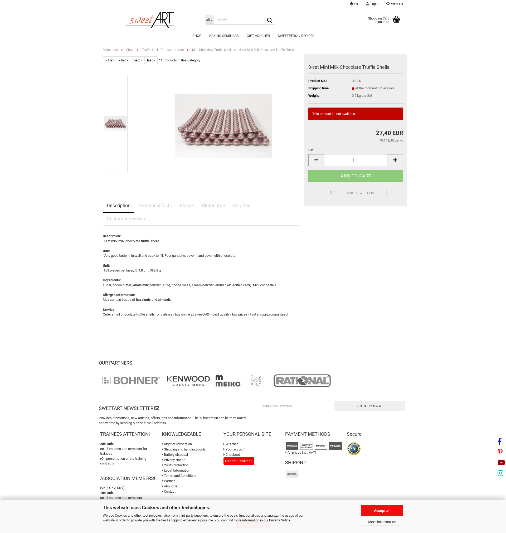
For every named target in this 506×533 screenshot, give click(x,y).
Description (118, 205)
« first (109, 60)
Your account (235, 449)
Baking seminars (224, 36)
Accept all (382, 510)
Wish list (396, 4)
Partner (169, 481)
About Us (170, 486)
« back (123, 60)
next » (137, 60)
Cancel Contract (238, 461)
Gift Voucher (258, 36)
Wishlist (231, 444)
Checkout (232, 455)
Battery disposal (175, 455)
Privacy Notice (279, 520)
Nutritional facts (155, 205)
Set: (311, 150)
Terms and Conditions (179, 476)
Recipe (187, 205)
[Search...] (270, 20)
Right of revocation (177, 444)
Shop (196, 36)
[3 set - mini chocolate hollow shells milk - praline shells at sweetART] (223, 123)
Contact (169, 491)
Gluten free (213, 205)
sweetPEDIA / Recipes (296, 36)
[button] (354, 4)
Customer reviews (126, 218)
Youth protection (175, 465)
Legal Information (176, 470)
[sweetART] (150, 19)
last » (151, 60)
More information (382, 522)
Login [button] (373, 4)
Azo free (242, 205)
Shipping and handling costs (184, 449)
